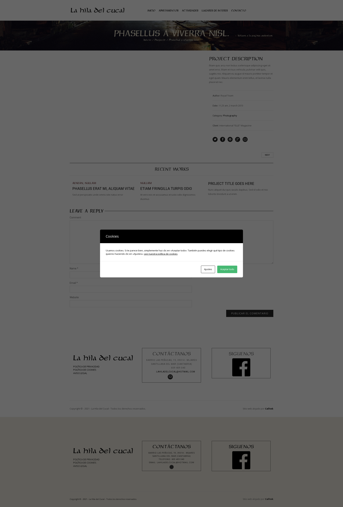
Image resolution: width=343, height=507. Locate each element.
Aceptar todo (227, 269)
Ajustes (208, 269)
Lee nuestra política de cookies (161, 253)
